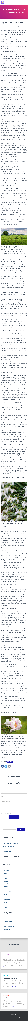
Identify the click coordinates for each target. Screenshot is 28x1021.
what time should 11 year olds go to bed (12, 841)
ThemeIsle (18, 1017)
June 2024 (6, 875)
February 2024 (7, 886)
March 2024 (6, 883)
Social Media (9, 761)
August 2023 (6, 902)
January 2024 (7, 889)
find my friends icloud (10, 978)
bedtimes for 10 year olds (9, 846)
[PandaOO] (3, 2)
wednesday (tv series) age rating (10, 843)
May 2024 (6, 878)
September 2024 (7, 868)
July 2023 (6, 904)
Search (4, 826)
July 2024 (6, 873)
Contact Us (14, 1014)
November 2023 (7, 894)
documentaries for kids (8, 848)
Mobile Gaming (20, 550)
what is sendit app (7, 851)
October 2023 (7, 897)
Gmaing (5, 918)
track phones (7, 26)
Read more (5, 966)
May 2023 (6, 907)
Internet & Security (8, 921)
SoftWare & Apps (7, 931)
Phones (5, 924)
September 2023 (7, 899)
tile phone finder (8, 998)
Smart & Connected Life (9, 926)
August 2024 (6, 870)
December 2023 (7, 891)
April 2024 (6, 881)
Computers (6, 916)
